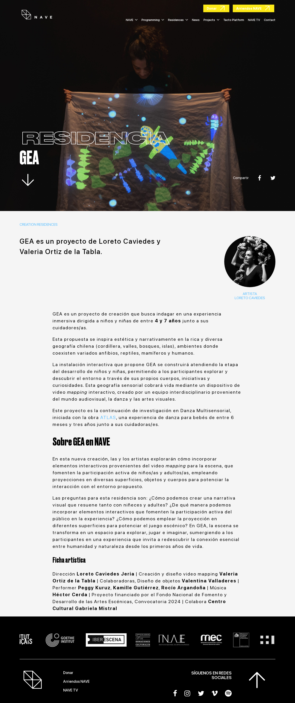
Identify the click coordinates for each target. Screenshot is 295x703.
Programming (151, 20)
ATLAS (108, 417)
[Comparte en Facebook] (259, 178)
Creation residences (39, 224)
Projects (209, 20)
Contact (269, 20)
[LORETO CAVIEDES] (249, 261)
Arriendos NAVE (76, 681)
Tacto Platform (233, 20)
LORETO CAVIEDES (250, 298)
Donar (68, 673)
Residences (176, 20)
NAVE (129, 20)
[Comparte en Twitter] (272, 178)
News (196, 20)
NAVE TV (254, 20)
